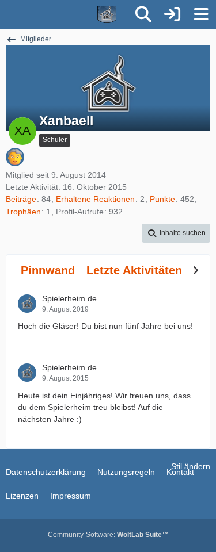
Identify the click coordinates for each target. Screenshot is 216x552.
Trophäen (23, 211)
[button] (176, 233)
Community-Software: (108, 535)
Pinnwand (48, 270)
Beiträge (21, 199)
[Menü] (201, 14)
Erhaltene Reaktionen (95, 199)
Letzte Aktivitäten (134, 270)
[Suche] (143, 14)
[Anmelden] (172, 14)
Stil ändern (190, 466)
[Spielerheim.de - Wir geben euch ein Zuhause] (65, 14)
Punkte (162, 199)
